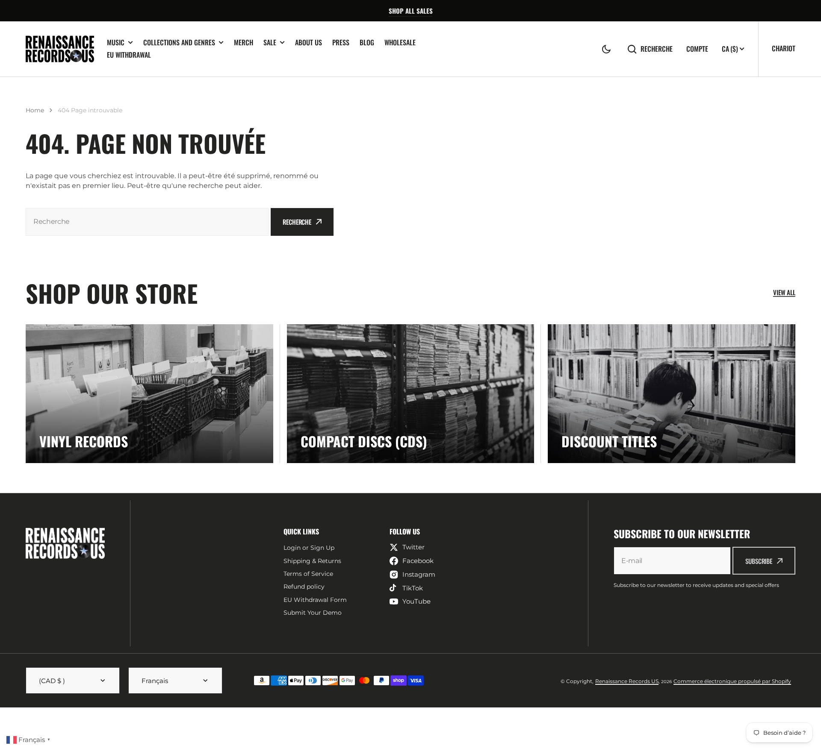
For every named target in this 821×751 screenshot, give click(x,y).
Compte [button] (697, 49)
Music (115, 42)
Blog (367, 42)
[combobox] (147, 222)
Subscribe (758, 561)
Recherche (657, 49)
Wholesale (400, 42)
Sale (269, 42)
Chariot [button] (783, 48)
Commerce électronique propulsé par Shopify (732, 681)
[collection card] (149, 393)
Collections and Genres (179, 42)
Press (340, 42)
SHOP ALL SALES (411, 10)
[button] (606, 49)
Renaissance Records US (627, 681)
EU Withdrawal (129, 55)
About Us (308, 42)
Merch (243, 42)
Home (35, 110)
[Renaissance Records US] (60, 48)
